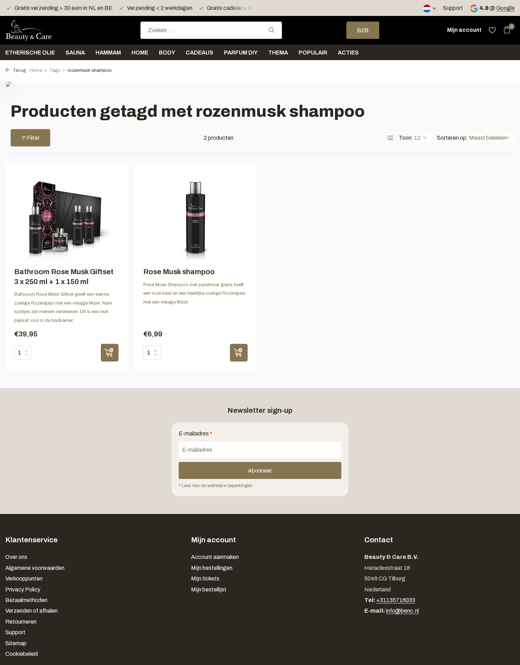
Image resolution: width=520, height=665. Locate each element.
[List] (390, 138)
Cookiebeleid (21, 654)
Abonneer (260, 471)
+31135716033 (395, 600)
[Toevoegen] (110, 353)
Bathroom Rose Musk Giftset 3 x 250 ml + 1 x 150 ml (64, 276)
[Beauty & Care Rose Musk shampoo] (195, 217)
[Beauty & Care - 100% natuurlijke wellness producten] (40, 30)
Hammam (108, 53)
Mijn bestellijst (208, 589)
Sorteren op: (452, 138)
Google (505, 8)
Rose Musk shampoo (179, 272)
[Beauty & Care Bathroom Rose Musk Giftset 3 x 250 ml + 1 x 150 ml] (66, 217)
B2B (363, 30)
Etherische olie (30, 53)
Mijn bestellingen (211, 568)
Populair (313, 53)
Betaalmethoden (26, 600)
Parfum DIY (241, 53)
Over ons (16, 557)
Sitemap (16, 643)
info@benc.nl (402, 611)
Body (167, 53)
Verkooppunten (23, 579)
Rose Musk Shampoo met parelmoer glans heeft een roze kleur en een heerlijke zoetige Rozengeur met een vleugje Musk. (194, 293)
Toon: (406, 138)
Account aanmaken (215, 557)
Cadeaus (199, 53)
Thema (278, 53)
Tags (54, 70)
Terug (19, 70)
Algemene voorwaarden (34, 568)
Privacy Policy (22, 589)
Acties (348, 53)
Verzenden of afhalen (31, 611)
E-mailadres (195, 433)
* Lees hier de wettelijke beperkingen (216, 485)
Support (453, 8)
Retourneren (20, 622)
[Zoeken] (271, 30)
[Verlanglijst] (492, 30)
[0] (504, 30)
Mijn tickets (205, 579)
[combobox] (211, 30)
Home (140, 53)
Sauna (75, 53)
